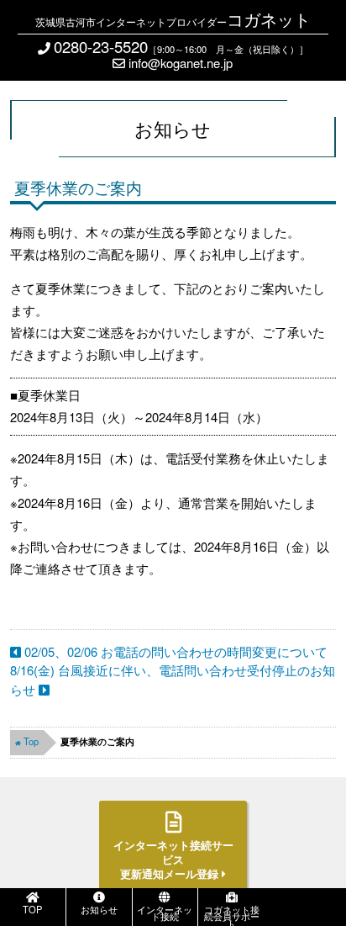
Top (31, 741)
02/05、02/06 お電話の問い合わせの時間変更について (174, 651)
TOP (32, 909)
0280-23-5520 (101, 46)
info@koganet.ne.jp (179, 62)
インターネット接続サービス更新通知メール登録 (173, 859)
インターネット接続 (164, 912)
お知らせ (99, 909)
